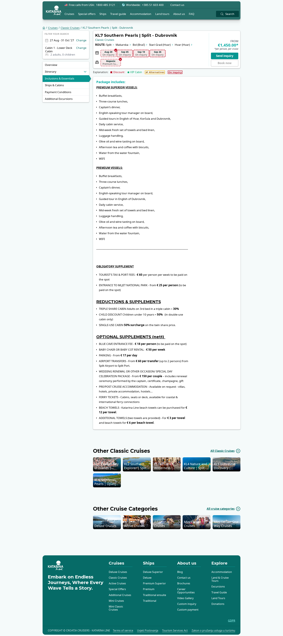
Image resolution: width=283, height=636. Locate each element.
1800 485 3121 (105, 5)
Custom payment (187, 609)
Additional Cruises (120, 595)
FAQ (191, 14)
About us (179, 14)
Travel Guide (219, 592)
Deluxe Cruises (118, 572)
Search (229, 14)
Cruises (69, 14)
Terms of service (123, 630)
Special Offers (117, 589)
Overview (51, 65)
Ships (102, 14)
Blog (180, 572)
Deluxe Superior (153, 572)
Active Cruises (117, 583)
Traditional (149, 601)
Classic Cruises (70, 27)
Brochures (183, 583)
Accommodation (140, 14)
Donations (217, 604)
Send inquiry (224, 56)
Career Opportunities (186, 590)
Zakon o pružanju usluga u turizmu (213, 630)
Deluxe (147, 577)
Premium (148, 589)
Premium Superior (154, 583)
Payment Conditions (58, 92)
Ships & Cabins (54, 85)
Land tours (162, 14)
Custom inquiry (186, 604)
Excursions (218, 586)
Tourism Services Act (175, 630)
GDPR (231, 620)
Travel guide (118, 14)
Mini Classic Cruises (116, 608)
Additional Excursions (59, 99)
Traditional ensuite (154, 595)
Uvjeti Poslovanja (147, 630)
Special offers (86, 14)
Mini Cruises (116, 601)
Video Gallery (185, 598)
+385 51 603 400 (153, 5)
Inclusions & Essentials (59, 78)
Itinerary (50, 72)
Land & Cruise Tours (220, 579)
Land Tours (218, 598)
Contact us (177, 5)
